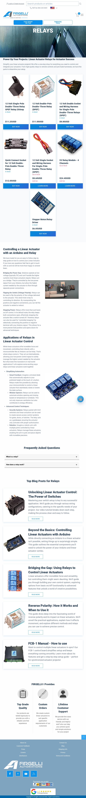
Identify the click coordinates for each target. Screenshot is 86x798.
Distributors (23, 756)
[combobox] (52, 4)
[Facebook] (10, 773)
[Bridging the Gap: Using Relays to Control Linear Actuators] (14, 581)
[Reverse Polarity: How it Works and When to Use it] (14, 618)
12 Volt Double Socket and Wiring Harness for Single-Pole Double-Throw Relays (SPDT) (70, 109)
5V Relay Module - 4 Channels (69, 161)
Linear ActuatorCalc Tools (28, 22)
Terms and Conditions (63, 756)
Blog (62, 746)
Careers (23, 752)
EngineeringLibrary (57, 22)
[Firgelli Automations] (34, 792)
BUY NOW (16, 127)
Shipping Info (63, 749)
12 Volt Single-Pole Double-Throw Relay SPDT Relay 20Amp (15, 106)
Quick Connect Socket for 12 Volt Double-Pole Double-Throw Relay (15, 164)
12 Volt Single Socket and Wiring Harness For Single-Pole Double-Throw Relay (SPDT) (42, 166)
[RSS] (34, 773)
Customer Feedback (23, 746)
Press (23, 749)
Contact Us (63, 743)
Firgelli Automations (54, 797)
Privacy (63, 752)
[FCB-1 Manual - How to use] (14, 654)
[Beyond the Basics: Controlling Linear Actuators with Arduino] (14, 543)
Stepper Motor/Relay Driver (42, 221)
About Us (23, 743)
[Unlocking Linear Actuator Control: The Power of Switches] (14, 505)
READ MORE (36, 519)
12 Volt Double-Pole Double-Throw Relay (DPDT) (42, 106)
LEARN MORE (43, 186)
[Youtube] (26, 773)
